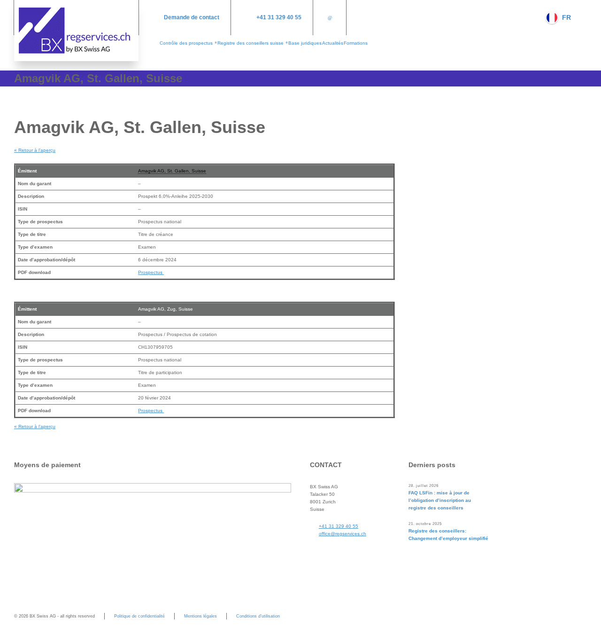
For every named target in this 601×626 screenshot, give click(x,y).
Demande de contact (191, 17)
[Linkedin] (329, 17)
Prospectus (151, 272)
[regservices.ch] (76, 30)
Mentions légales (200, 616)
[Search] (581, 17)
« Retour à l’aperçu (34, 150)
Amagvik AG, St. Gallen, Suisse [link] (172, 170)
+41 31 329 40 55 (278, 17)
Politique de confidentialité (139, 616)
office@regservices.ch (342, 533)
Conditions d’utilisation (258, 616)
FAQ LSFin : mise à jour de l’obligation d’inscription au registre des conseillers (439, 500)
